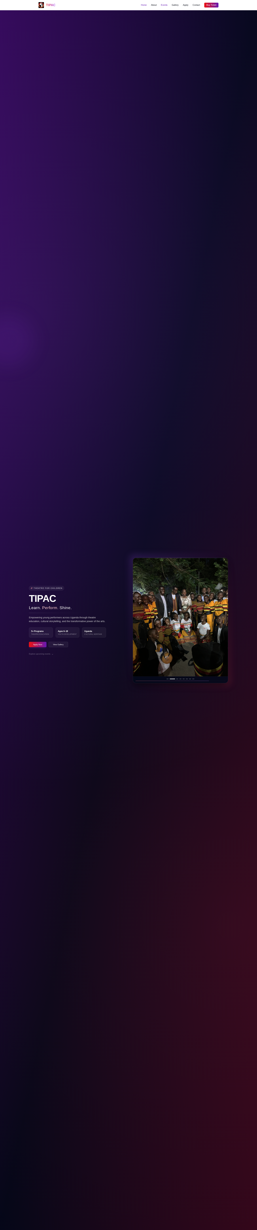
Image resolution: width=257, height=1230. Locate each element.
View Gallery (58, 644)
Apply (185, 5)
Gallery (175, 5)
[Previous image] (138, 617)
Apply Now (37, 644)
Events (164, 5)
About (154, 5)
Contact (196, 5)
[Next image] (223, 617)
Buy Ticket (211, 5)
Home (144, 5)
